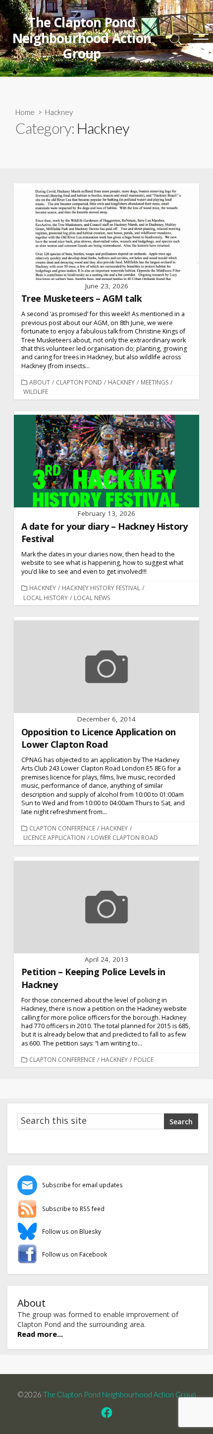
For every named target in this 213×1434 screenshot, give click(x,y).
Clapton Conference (62, 828)
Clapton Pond (79, 382)
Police (144, 1059)
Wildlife (35, 391)
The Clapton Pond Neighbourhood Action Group (119, 1394)
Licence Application (54, 837)
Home (25, 112)
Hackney (121, 382)
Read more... (40, 1334)
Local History (45, 598)
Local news (92, 598)
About (39, 382)
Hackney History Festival (101, 588)
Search (181, 1121)
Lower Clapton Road (124, 837)
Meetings (154, 382)
